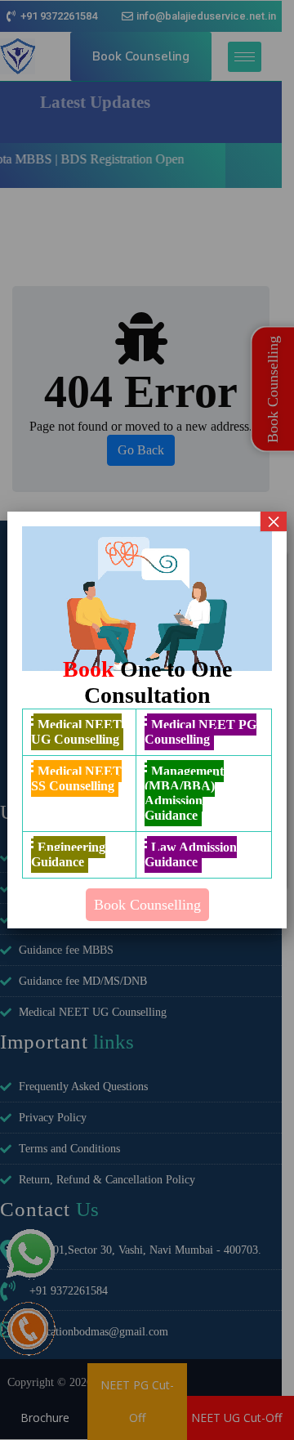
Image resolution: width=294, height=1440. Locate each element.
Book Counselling (147, 905)
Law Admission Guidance (191, 854)
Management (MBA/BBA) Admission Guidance (184, 793)
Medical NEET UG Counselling (76, 732)
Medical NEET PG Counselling (200, 732)
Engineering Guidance (68, 854)
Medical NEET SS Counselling (76, 778)
